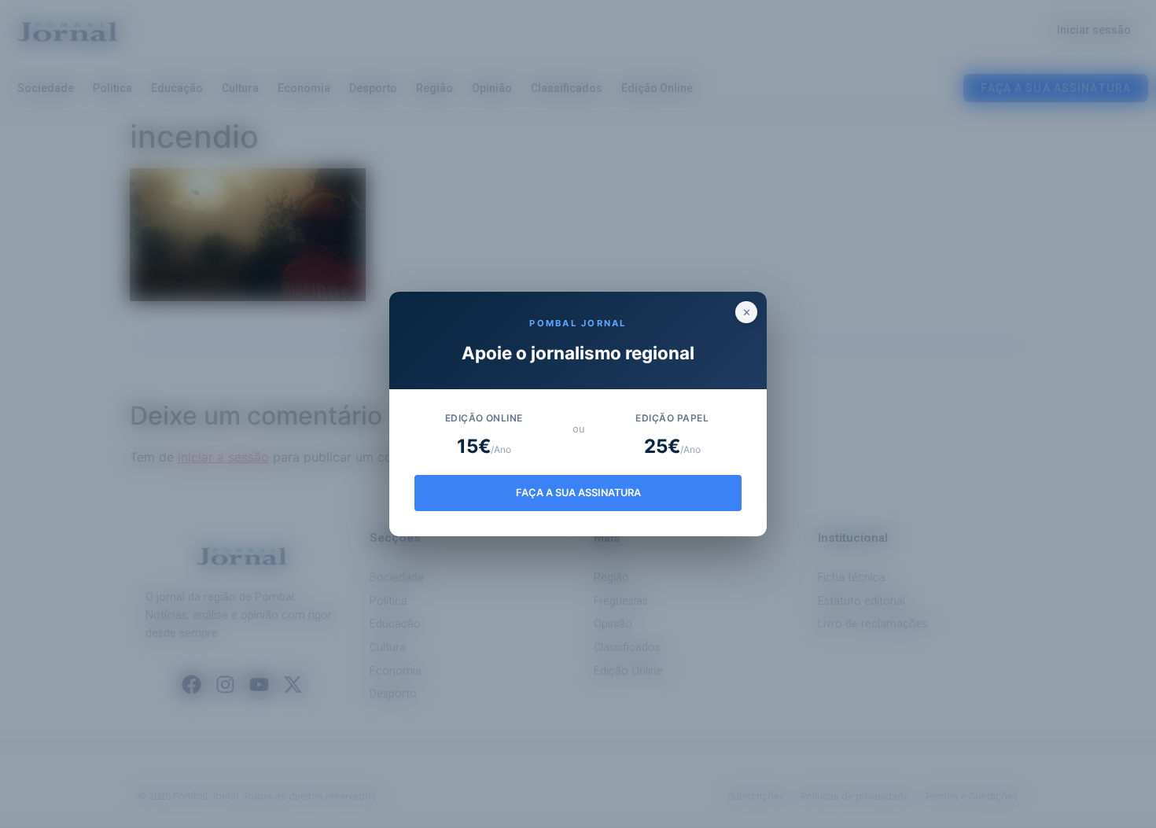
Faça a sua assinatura (578, 493)
